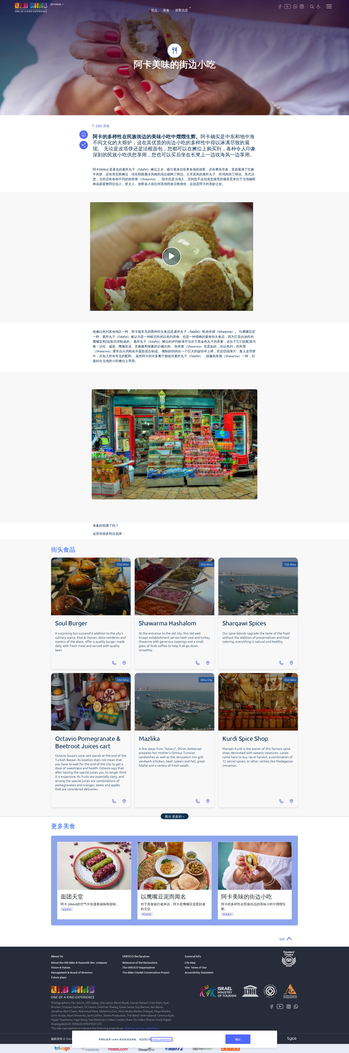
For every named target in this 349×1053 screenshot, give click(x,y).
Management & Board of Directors (72, 972)
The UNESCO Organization (138, 967)
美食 (166, 10)
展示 (173, 816)
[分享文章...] (83, 145)
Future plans (58, 977)
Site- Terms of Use (195, 967)
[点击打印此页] (83, 134)
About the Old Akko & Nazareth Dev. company (79, 962)
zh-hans (56, 4)
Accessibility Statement (199, 972)
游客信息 (181, 10)
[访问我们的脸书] (280, 6)
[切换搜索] (312, 6)
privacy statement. (161, 1039)
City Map (190, 962)
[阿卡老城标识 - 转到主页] (31, 7)
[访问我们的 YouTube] (287, 6)
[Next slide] (249, 447)
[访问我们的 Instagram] (302, 6)
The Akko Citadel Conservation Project (145, 972)
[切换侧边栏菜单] (329, 6)
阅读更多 (66, 909)
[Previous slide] (100, 447)
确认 (238, 1039)
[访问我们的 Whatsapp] (295, 6)
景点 (154, 10)
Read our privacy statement (141, 1028)
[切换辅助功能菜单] (319, 6)
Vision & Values (60, 967)
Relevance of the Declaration (139, 962)
